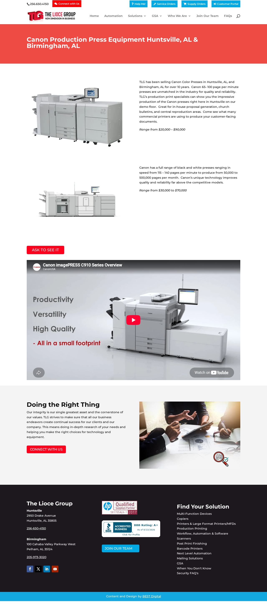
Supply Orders (196, 4)
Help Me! (140, 4)
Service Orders (166, 4)
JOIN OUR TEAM (118, 548)
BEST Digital (151, 596)
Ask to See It (45, 250)
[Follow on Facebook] (30, 569)
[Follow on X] (38, 569)
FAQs (228, 16)
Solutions (135, 16)
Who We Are (177, 16)
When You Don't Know (194, 568)
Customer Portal (227, 4)
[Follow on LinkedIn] (46, 569)
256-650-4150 (36, 528)
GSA (155, 16)
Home (94, 16)
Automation (113, 16)
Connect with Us (68, 3)
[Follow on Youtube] (55, 569)
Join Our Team (207, 16)
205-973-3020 (36, 557)
